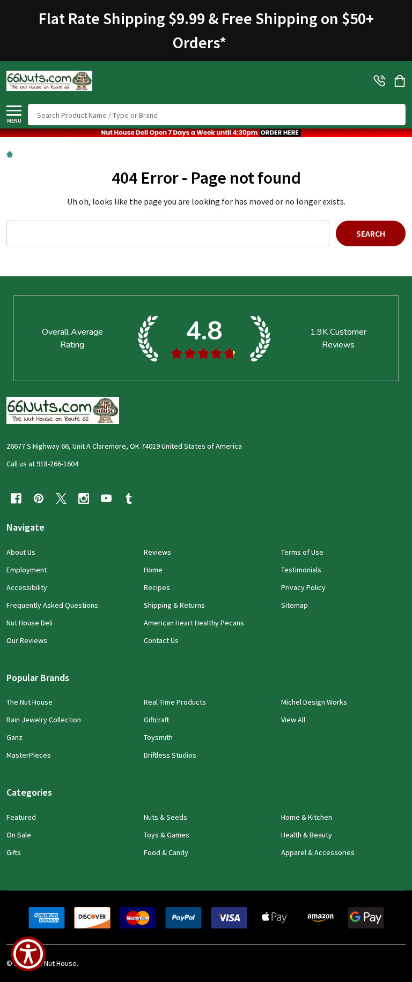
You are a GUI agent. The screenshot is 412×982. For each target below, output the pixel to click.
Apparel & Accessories (318, 852)
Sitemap (294, 605)
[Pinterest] (38, 498)
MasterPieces (28, 755)
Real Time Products (175, 702)
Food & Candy (166, 852)
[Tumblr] (128, 498)
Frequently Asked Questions (52, 605)
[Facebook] (16, 498)
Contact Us (161, 640)
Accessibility (26, 587)
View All (293, 719)
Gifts (13, 852)
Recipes (157, 587)
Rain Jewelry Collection (43, 719)
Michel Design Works (314, 702)
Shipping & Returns (174, 605)
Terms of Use (302, 552)
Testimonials (301, 570)
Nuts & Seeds (165, 817)
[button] (206, 133)
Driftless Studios (170, 755)
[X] (61, 498)
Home (153, 570)
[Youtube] (106, 498)
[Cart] (400, 81)
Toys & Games (166, 835)
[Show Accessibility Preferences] (28, 953)
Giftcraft (156, 719)
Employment (26, 570)
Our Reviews (26, 640)
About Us (20, 552)
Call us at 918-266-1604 (42, 464)
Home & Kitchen (306, 817)
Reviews (157, 552)
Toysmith (158, 737)
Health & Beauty (306, 835)
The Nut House (29, 702)
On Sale (18, 835)
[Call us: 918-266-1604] (379, 81)
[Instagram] (83, 498)
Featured (21, 817)
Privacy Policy (303, 587)
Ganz (14, 737)
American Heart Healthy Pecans (194, 623)
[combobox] (217, 114)
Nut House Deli (29, 623)
